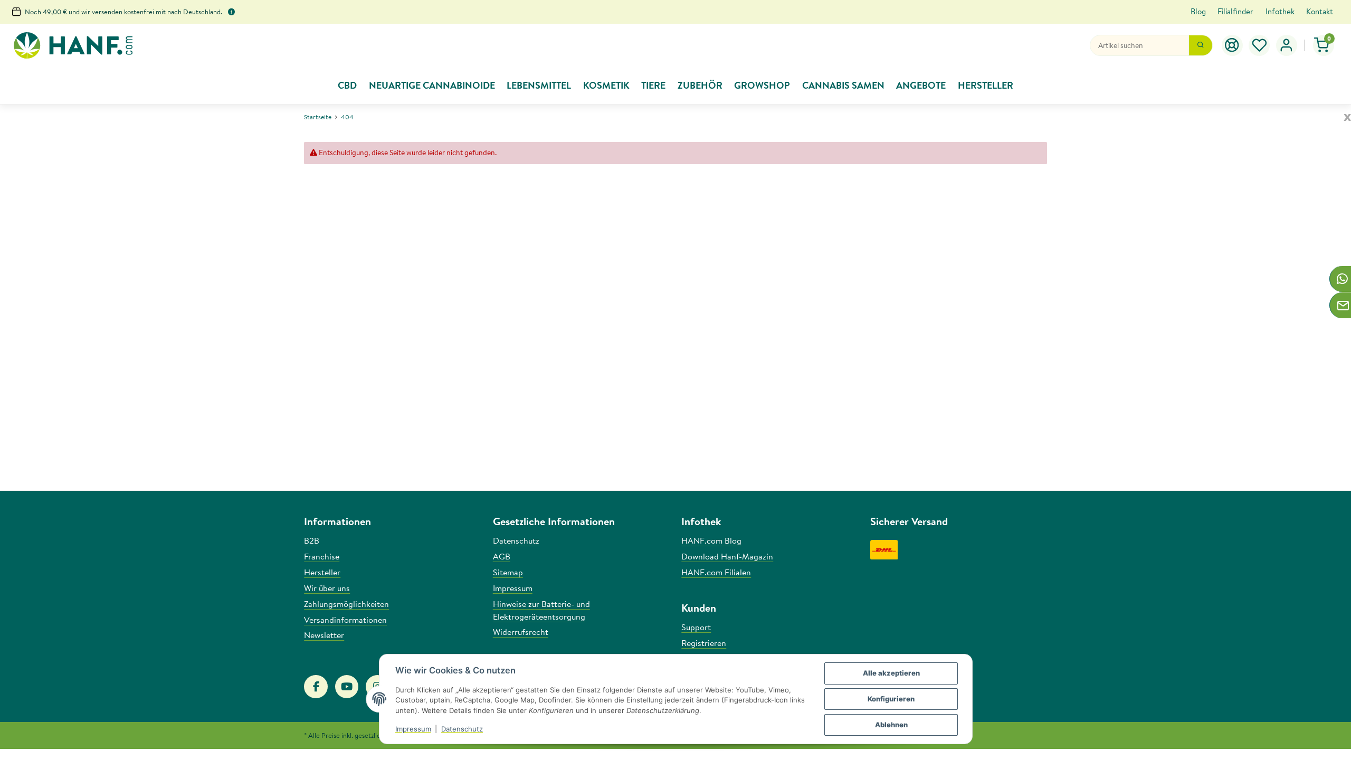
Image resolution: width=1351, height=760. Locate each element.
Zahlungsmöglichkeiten (346, 604)
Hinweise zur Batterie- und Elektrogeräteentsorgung (541, 610)
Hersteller (322, 572)
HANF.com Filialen (716, 572)
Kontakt (1319, 11)
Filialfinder (1235, 11)
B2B (311, 540)
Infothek (1280, 11)
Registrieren (703, 643)
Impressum (413, 729)
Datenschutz (462, 729)
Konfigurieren (891, 699)
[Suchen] (1200, 45)
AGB (501, 556)
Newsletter (324, 635)
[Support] (1232, 45)
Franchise (321, 556)
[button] (1259, 45)
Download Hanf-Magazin (727, 556)
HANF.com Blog (711, 540)
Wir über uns (327, 588)
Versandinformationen (345, 619)
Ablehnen (891, 724)
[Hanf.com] (73, 45)
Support (696, 627)
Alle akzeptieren (891, 673)
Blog (1198, 11)
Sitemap (508, 572)
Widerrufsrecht (520, 632)
